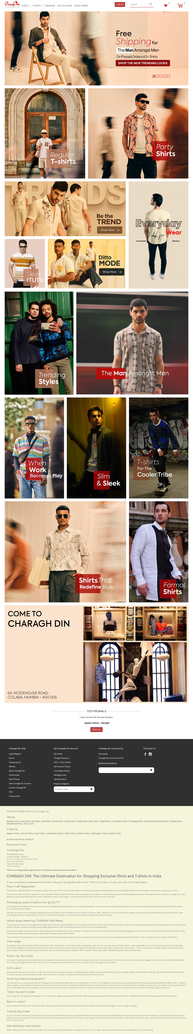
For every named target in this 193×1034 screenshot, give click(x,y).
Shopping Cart (15, 762)
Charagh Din (15, 850)
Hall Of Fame (14, 779)
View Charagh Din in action (20, 783)
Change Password (61, 758)
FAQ (10, 792)
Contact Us (29, 839)
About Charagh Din (17, 770)
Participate (103, 754)
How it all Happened (21, 886)
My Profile (58, 754)
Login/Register (15, 754)
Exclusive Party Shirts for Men (156, 821)
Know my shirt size (20, 955)
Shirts (25, 5)
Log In (120, 4)
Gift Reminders (60, 779)
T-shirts (36, 5)
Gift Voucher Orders (62, 766)
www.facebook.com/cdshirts (66, 870)
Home (11, 758)
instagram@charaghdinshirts (28, 870)
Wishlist (12, 766)
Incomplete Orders (62, 770)
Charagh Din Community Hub (111, 758)
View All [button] (96, 729)
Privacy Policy (14, 796)
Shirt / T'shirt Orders (62, 762)
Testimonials (14, 775)
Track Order (81, 5)
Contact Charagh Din (17, 787)
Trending (50, 5)
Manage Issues (60, 775)
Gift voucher (64, 5)
